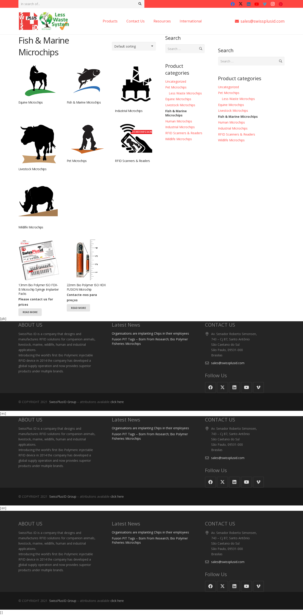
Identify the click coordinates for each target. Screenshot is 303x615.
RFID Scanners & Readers (132, 161)
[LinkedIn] (249, 4)
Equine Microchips (30, 102)
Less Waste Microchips (185, 93)
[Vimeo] (265, 4)
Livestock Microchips (32, 169)
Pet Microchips (77, 161)
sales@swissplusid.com (227, 363)
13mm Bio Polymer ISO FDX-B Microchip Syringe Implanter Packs (38, 289)
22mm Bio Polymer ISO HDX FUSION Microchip (86, 287)
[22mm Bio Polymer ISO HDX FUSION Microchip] (87, 260)
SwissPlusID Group (62, 402)
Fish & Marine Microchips (84, 102)
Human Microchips (178, 121)
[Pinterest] (281, 4)
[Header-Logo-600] (44, 21)
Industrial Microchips (128, 111)
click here (117, 402)
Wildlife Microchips (30, 227)
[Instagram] (273, 4)
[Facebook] (233, 4)
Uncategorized (175, 81)
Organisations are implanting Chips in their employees (150, 333)
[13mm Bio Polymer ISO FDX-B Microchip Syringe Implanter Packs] (38, 80)
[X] (241, 4)
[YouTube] (257, 4)
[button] (204, 21)
